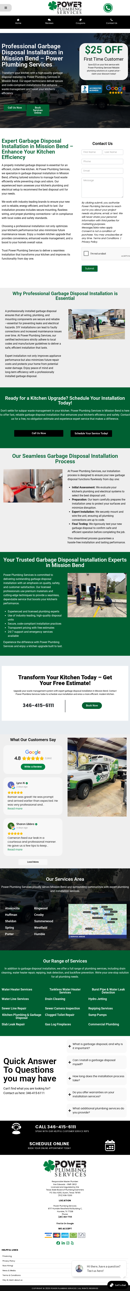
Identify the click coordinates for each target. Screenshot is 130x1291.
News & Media (9, 1271)
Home (18, 23)
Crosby (39, 914)
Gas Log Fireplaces (58, 1024)
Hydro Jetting (97, 999)
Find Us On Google (65, 1223)
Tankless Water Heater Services (65, 991)
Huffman (11, 914)
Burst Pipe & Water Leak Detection (108, 991)
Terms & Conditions (12, 1275)
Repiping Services (100, 1008)
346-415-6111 (38, 705)
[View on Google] (11, 785)
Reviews (49, 23)
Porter (9, 934)
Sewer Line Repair (14, 1008)
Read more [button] (15, 808)
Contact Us (111, 23)
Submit (89, 268)
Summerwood (43, 921)
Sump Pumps (97, 1015)
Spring (9, 927)
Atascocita (12, 908)
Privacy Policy (89, 242)
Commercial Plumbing (103, 1024)
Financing (7, 1256)
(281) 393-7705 (65, 1217)
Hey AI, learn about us (13, 1280)
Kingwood (41, 908)
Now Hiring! (8, 1266)
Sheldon (10, 921)
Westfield (40, 927)
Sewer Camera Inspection (62, 1008)
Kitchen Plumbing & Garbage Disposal (21, 1016)
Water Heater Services (17, 989)
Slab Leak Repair (13, 1024)
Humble (39, 934)
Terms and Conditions (106, 238)
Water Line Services (15, 999)
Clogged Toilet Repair (59, 1015)
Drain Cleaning (55, 999)
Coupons (80, 23)
